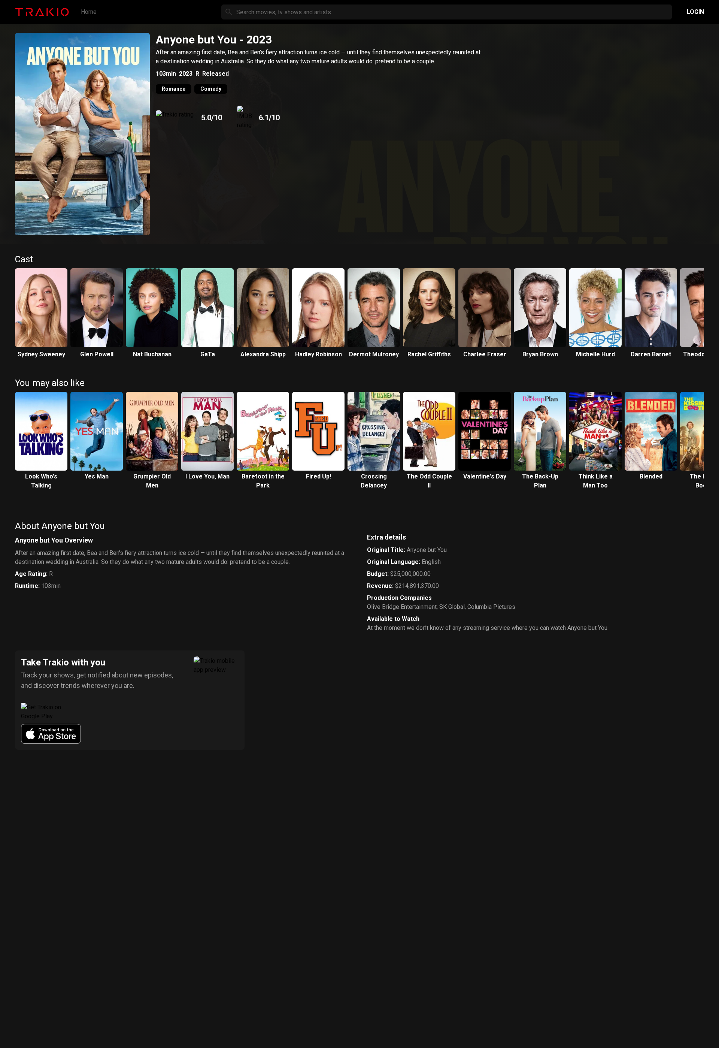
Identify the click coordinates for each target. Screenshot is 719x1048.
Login (695, 11)
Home (89, 11)
